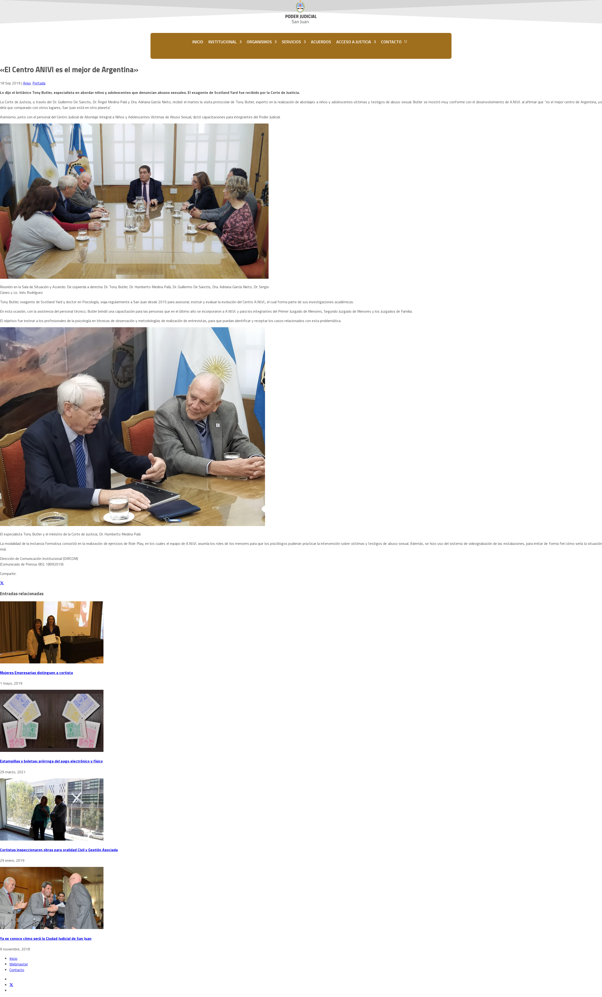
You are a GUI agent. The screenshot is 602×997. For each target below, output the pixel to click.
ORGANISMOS (259, 42)
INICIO (197, 42)
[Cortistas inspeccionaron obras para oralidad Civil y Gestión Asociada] (51, 839)
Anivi (27, 83)
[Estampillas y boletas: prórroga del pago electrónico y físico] (51, 750)
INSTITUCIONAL (222, 42)
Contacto (16, 970)
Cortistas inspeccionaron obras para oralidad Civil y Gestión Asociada (59, 850)
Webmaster (18, 964)
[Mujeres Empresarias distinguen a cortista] (51, 662)
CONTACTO (391, 42)
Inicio (13, 958)
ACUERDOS (321, 42)
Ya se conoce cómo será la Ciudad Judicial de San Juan (45, 938)
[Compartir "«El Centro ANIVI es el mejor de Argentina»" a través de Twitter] (2, 583)
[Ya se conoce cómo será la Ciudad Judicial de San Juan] (51, 927)
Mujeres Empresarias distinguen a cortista (36, 672)
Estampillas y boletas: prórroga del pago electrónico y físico (51, 761)
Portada (38, 83)
